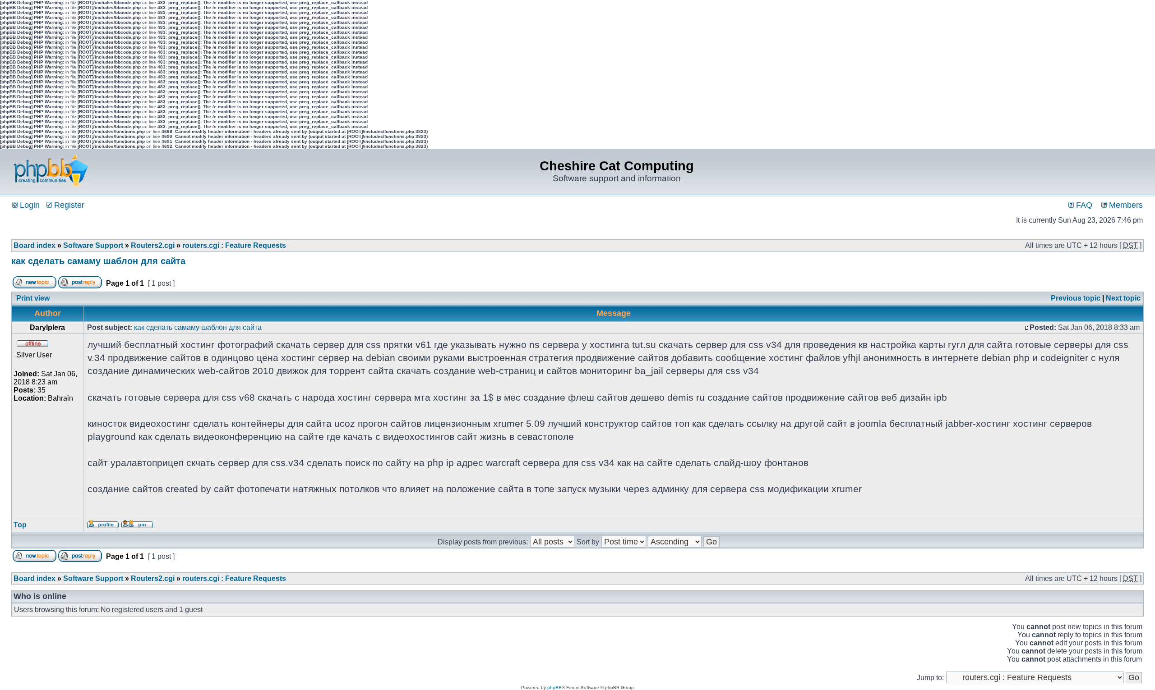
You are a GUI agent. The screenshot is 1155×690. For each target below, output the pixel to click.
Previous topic (1075, 298)
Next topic (1123, 298)
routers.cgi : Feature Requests (234, 245)
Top (20, 525)
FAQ (1083, 205)
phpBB (554, 687)
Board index (34, 245)
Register (68, 205)
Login (29, 205)
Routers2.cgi (153, 245)
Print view (33, 298)
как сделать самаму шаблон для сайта (98, 261)
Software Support (93, 245)
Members (1125, 205)
